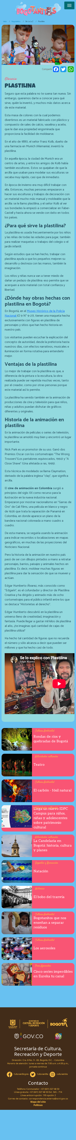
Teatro (39, 765)
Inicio (5, 21)
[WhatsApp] (71, 69)
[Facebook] (56, 69)
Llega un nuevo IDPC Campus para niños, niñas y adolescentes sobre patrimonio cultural (51, 818)
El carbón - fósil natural (53, 790)
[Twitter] (63, 69)
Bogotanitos (15, 21)
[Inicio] (38, 9)
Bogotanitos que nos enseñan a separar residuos (50, 922)
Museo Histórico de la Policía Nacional (35, 313)
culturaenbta (62, 1074)
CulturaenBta (42, 1074)
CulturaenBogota (21, 1074)
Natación (41, 871)
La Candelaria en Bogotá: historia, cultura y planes (53, 845)
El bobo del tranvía (49, 897)
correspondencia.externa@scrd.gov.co (48, 1098)
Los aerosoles (44, 948)
